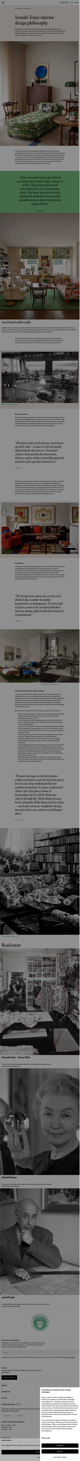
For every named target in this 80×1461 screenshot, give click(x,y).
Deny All (60, 1451)
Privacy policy (46, 1438)
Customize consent (60, 1457)
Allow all (60, 1445)
